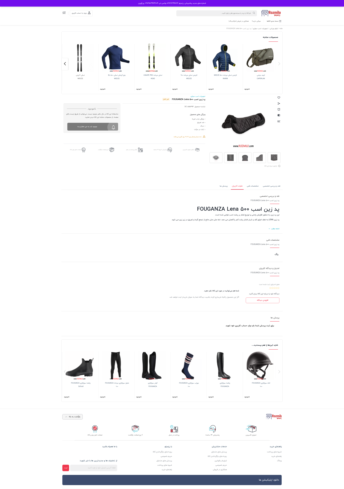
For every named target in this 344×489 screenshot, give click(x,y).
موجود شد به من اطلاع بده (87, 126)
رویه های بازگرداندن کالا (217, 456)
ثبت (65, 468)
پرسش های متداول (219, 452)
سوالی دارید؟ (256, 21)
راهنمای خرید (276, 456)
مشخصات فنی (253, 186)
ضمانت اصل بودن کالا (75, 150)
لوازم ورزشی (274, 29)
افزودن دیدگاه (262, 300)
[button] (279, 64)
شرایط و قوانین (221, 460)
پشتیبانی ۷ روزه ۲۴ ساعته (160, 150)
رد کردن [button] (141, 3)
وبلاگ (279, 460)
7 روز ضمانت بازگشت (103, 150)
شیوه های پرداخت (274, 452)
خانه (281, 29)
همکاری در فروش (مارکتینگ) (239, 21)
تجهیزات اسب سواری (260, 29)
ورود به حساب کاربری (79, 13)
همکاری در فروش (220, 469)
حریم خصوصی (221, 465)
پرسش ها (224, 186)
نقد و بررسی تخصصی (271, 186)
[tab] (272, 186)
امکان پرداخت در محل (131, 150)
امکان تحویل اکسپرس (188, 150)
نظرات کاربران (237, 186)
